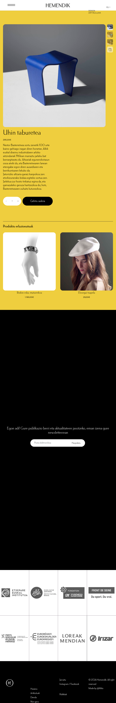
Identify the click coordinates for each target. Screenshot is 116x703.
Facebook (75, 684)
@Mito (100, 688)
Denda (92, 11)
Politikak (63, 694)
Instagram (64, 684)
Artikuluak (95, 13)
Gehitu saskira (37, 201)
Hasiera (34, 689)
